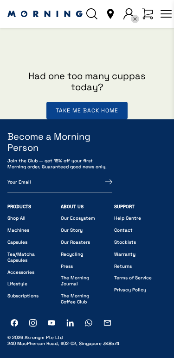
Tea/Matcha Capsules (21, 257)
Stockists (125, 242)
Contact (123, 230)
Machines (18, 230)
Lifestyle (17, 284)
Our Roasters (75, 242)
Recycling (72, 254)
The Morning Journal (75, 281)
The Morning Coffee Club (75, 299)
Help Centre (127, 218)
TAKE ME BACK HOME (87, 110)
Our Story (72, 230)
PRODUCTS (19, 207)
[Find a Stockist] (110, 13)
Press (67, 266)
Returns (123, 266)
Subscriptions (23, 296)
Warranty (124, 254)
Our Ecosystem (78, 218)
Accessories (20, 272)
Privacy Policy (130, 290)
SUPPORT (124, 207)
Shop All (16, 218)
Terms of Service (133, 278)
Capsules (17, 242)
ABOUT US (72, 207)
